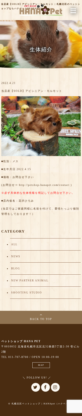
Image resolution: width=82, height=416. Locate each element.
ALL (14, 244)
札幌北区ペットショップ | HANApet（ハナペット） (43, 403)
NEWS (15, 256)
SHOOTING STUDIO (26, 292)
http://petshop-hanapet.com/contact (44, 185)
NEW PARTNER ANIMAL (29, 280)
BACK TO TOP (41, 319)
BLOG (15, 268)
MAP (41, 365)
